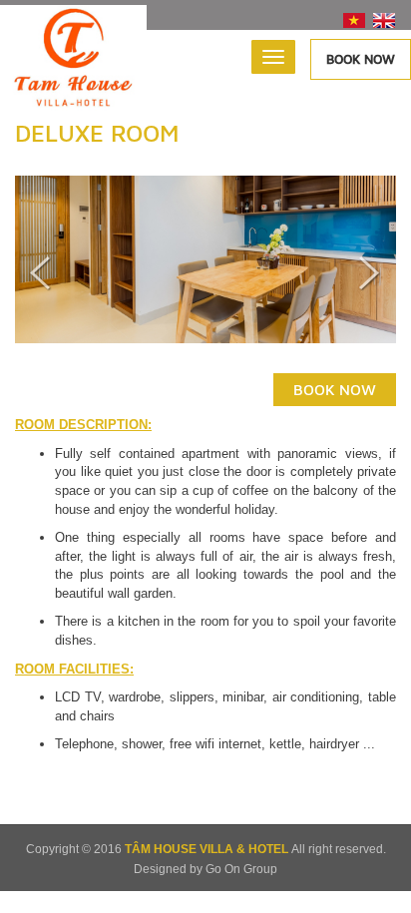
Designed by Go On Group (205, 869)
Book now (360, 59)
